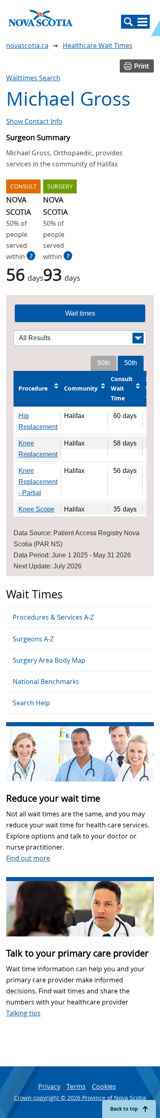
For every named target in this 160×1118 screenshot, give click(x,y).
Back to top (124, 1109)
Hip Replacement (37, 421)
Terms (76, 1086)
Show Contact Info (34, 121)
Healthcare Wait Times (98, 45)
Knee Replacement (37, 449)
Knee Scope (36, 509)
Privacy (49, 1086)
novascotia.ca (27, 45)
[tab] (80, 313)
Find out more (28, 858)
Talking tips (23, 1013)
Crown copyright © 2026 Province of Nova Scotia (80, 1098)
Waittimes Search (33, 77)
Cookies (104, 1086)
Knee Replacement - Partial (37, 481)
